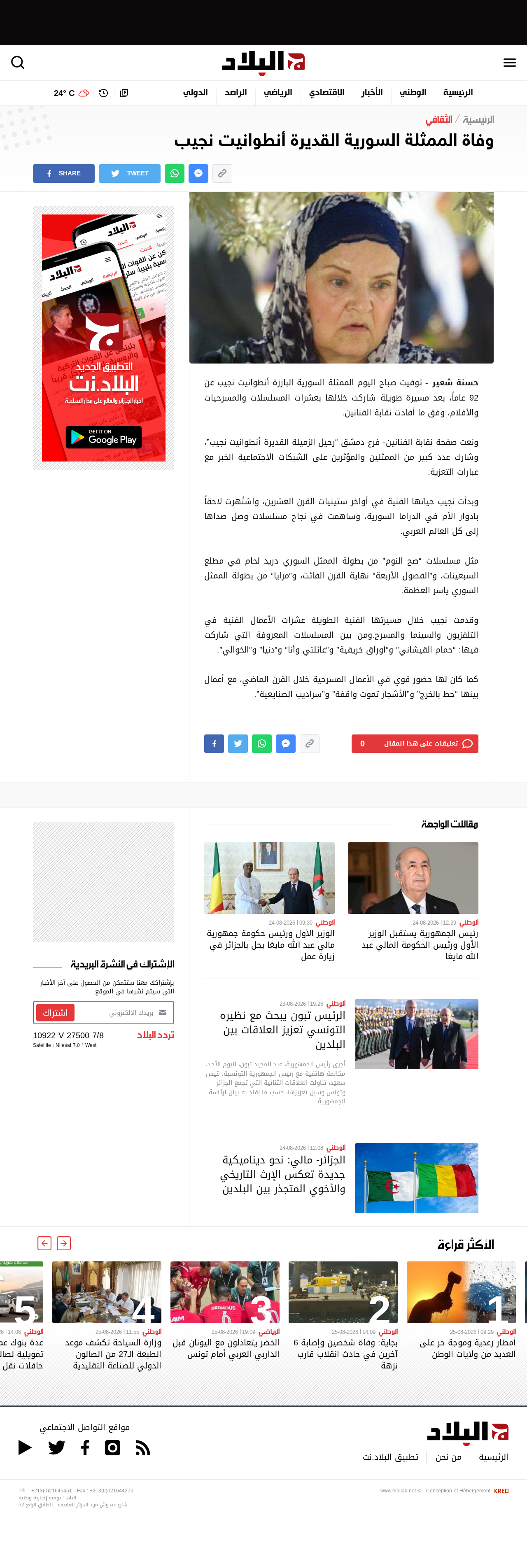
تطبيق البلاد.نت (390, 1457)
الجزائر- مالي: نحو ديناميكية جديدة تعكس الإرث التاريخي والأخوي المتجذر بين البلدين (282, 1174)
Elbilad (263, 63)
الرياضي (278, 93)
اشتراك (55, 1012)
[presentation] (64, 1243)
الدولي (195, 93)
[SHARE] (214, 743)
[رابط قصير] (222, 173)
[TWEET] (238, 743)
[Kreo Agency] (500, 1490)
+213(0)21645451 (51, 1490)
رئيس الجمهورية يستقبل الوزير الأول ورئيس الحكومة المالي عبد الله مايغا (419, 945)
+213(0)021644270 (111, 1490)
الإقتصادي (327, 93)
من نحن (449, 1457)
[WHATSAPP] (174, 173)
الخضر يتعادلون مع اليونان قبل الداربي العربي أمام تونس (226, 1348)
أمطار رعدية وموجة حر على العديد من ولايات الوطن (468, 1348)
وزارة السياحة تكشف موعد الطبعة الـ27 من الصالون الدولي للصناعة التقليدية (113, 1354)
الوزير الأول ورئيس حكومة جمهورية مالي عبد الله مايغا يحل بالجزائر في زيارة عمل (271, 945)
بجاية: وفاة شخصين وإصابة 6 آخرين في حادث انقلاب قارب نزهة (346, 1354)
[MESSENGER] (198, 173)
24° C (64, 93)
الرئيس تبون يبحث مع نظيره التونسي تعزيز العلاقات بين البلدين (282, 1030)
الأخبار (372, 93)
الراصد (236, 93)
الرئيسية (458, 93)
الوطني (413, 93)
